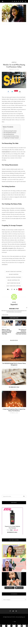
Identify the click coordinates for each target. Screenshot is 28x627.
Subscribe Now (14, 318)
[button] (14, 308)
